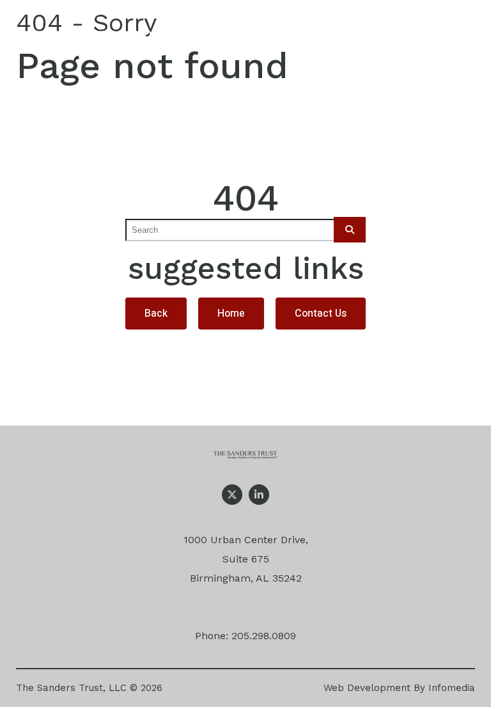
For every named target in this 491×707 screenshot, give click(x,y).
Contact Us (321, 313)
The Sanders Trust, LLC (71, 688)
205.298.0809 (263, 636)
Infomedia (451, 688)
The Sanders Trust (101, 41)
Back (156, 313)
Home (231, 313)
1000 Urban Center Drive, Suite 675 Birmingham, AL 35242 (245, 559)
